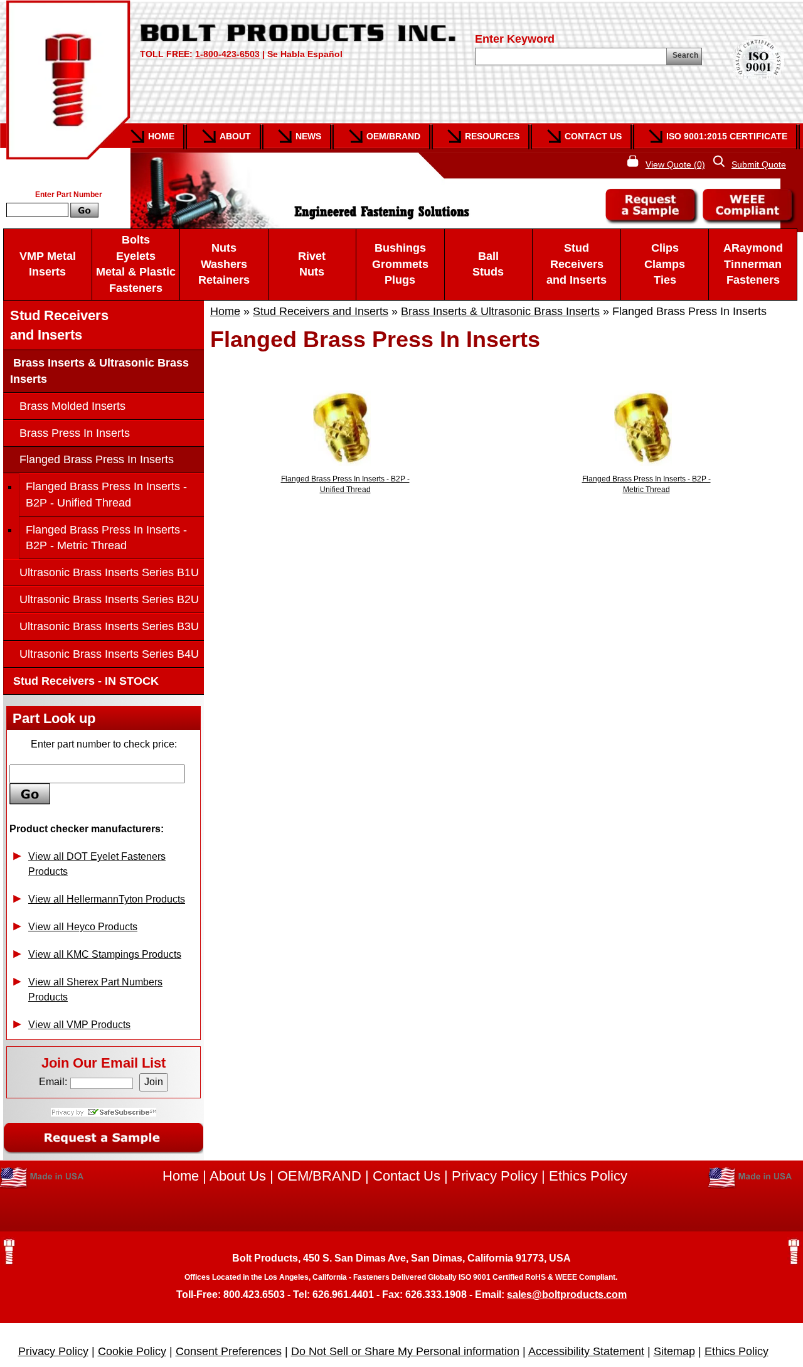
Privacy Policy (495, 1176)
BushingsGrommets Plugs (400, 264)
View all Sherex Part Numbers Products (95, 989)
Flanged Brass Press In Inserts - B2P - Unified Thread (106, 494)
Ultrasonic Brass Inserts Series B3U (109, 626)
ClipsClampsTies (664, 264)
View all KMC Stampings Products (104, 954)
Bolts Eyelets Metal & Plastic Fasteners (136, 263)
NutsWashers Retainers (224, 264)
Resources (492, 136)
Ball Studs (488, 264)
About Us (238, 1176)
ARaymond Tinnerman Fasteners (753, 264)
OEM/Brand (393, 136)
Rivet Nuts (312, 264)
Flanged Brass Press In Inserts (96, 459)
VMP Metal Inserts (47, 264)
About (235, 136)
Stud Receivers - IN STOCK (84, 681)
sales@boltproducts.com (567, 1294)
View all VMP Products (79, 1024)
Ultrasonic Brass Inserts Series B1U (109, 572)
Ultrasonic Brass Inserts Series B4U (109, 654)
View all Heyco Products (82, 926)
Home (161, 136)
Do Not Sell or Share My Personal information (405, 1351)
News (308, 136)
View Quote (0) (675, 164)
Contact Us (593, 136)
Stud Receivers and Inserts (576, 264)
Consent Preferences (229, 1351)
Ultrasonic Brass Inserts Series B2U (109, 599)
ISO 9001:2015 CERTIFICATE (726, 136)
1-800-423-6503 (227, 54)
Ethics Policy (588, 1176)
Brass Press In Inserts (74, 433)
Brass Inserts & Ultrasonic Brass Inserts (500, 311)
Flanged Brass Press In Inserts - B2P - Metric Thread (106, 537)
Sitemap (674, 1351)
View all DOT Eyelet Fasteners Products (97, 864)
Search (685, 55)
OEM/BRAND (319, 1176)
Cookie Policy (132, 1351)
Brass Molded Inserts (72, 406)
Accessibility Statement (586, 1351)
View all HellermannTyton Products (106, 899)
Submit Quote (758, 164)
